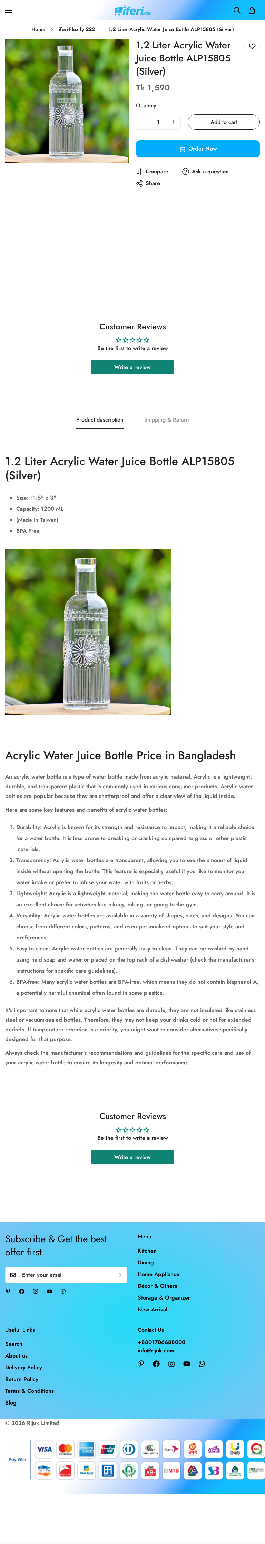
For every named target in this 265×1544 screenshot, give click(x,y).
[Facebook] (21, 1291)
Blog (11, 1403)
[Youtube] (49, 1291)
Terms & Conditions (29, 1391)
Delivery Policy (23, 1367)
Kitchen (147, 1251)
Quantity (146, 105)
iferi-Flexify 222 (77, 29)
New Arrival (152, 1309)
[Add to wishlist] (252, 46)
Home (38, 29)
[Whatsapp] (63, 1291)
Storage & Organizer (164, 1298)
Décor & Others (157, 1286)
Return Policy (21, 1379)
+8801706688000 (161, 1342)
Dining (146, 1262)
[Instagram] (35, 1291)
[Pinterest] (8, 1291)
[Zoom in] (118, 53)
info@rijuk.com (156, 1350)
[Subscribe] (119, 1275)
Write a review (132, 367)
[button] (252, 10)
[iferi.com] (133, 10)
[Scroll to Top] (251, 1506)
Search (13, 1344)
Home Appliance (158, 1274)
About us (16, 1356)
